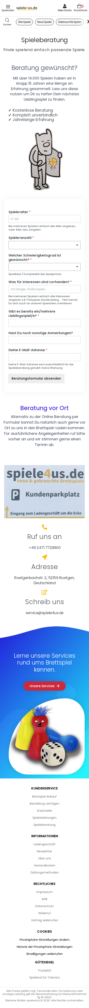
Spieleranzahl (21, 238)
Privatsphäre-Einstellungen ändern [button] (45, 940)
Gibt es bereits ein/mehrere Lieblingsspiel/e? (31, 313)
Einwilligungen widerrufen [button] (44, 954)
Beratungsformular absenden (36, 378)
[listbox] (44, 267)
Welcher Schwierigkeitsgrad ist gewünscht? (34, 257)
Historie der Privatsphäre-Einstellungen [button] (44, 947)
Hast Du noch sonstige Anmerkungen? (40, 333)
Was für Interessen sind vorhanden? (40, 282)
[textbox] (42, 245)
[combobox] (44, 245)
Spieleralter (19, 212)
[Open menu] (8, 6)
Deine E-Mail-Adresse (27, 350)
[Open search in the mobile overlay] (7, 22)
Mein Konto (65, 10)
